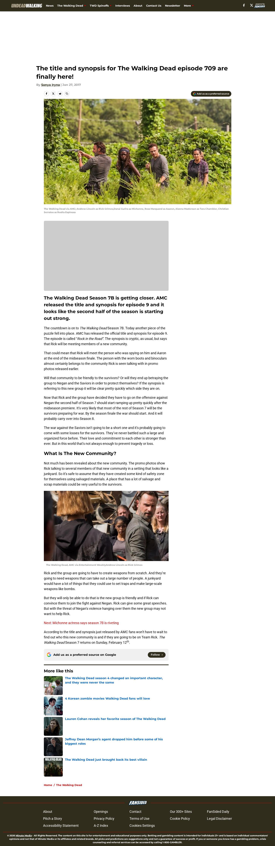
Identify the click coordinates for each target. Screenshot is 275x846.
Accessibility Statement (61, 826)
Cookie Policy (180, 819)
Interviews (122, 5)
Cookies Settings (142, 826)
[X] (251, 5)
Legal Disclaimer (219, 819)
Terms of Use (139, 819)
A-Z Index (101, 826)
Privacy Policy (104, 819)
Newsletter (172, 5)
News (49, 5)
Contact (135, 812)
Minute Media (24, 835)
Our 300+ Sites (181, 812)
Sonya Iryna (50, 85)
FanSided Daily (218, 812)
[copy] (67, 93)
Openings (101, 812)
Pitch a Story (52, 819)
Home (48, 785)
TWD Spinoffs (99, 5)
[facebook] (244, 5)
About (138, 5)
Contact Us (153, 5)
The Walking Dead (70, 5)
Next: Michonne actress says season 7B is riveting (81, 623)
